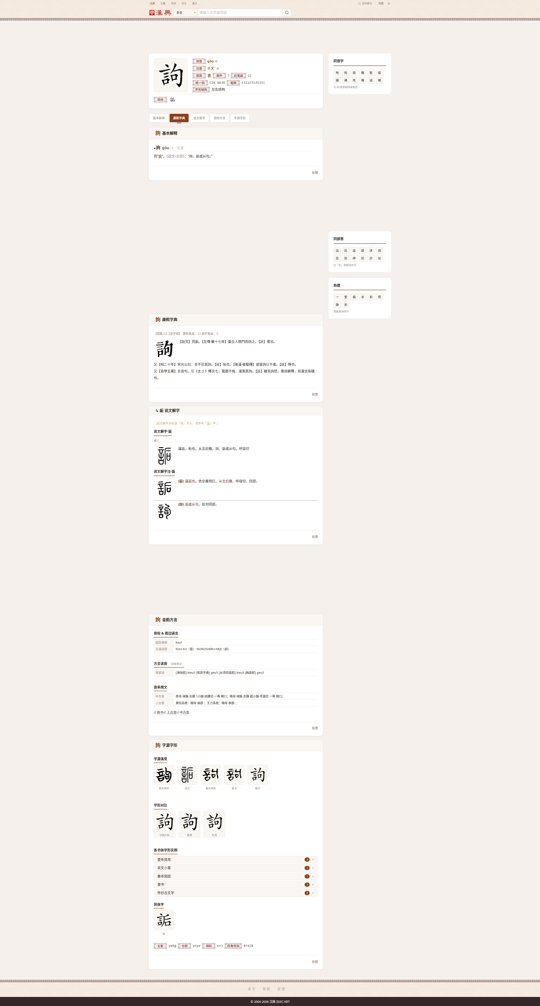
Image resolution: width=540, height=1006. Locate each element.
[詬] (172, 99)
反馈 (315, 172)
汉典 (152, 3)
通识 (194, 3)
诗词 (173, 3)
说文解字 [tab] (199, 118)
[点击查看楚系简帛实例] (164, 775)
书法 (183, 3)
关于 (252, 989)
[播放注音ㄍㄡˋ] (218, 68)
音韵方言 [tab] (219, 118)
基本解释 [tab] (159, 118)
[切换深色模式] (389, 3)
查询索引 (367, 3)
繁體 (380, 3)
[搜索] (286, 12)
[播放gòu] (217, 61)
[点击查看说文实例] (187, 775)
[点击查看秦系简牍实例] (211, 775)
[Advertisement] (270, 33)
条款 (267, 989)
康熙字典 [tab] (179, 118)
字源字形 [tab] (240, 118)
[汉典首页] (160, 12)
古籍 (162, 3)
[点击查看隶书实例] (234, 775)
